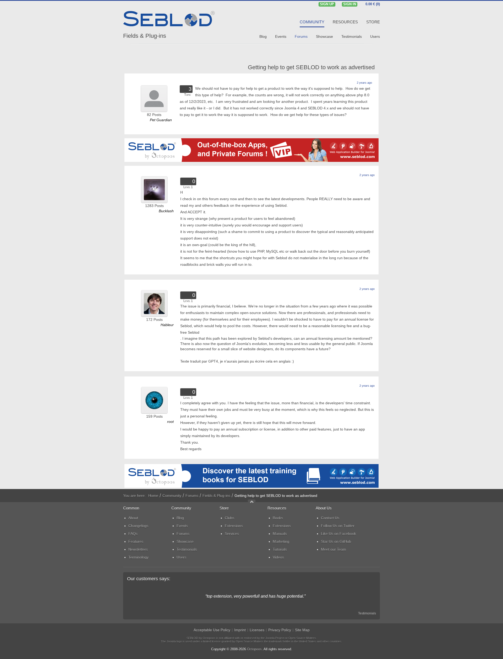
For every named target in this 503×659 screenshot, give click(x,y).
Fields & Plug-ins (144, 36)
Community (171, 495)
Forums (191, 495)
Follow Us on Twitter (337, 526)
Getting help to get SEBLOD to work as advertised (311, 67)
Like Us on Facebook (338, 534)
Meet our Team (333, 549)
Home (153, 495)
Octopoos (254, 649)
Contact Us (330, 518)
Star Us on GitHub (336, 541)
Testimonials (367, 613)
